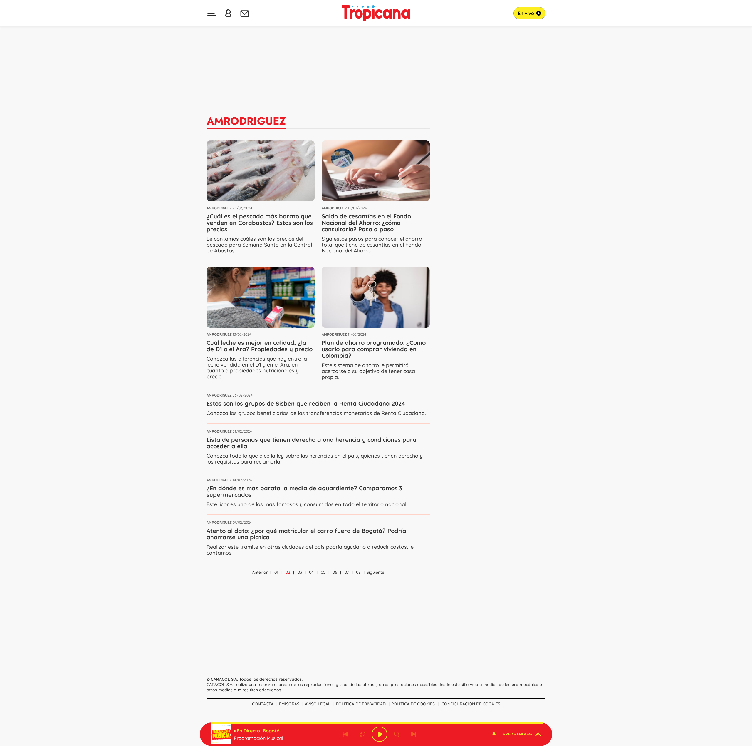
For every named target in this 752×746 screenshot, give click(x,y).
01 (276, 572)
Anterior (260, 572)
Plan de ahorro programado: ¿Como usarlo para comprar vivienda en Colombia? (374, 349)
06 (335, 572)
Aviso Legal (317, 704)
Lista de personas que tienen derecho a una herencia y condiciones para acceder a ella (312, 443)
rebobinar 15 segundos (362, 734)
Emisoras (289, 704)
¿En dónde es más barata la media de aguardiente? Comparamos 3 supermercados (304, 491)
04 (311, 572)
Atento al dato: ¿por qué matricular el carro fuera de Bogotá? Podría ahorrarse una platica (306, 534)
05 (323, 572)
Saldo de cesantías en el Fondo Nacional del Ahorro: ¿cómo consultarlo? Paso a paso (366, 223)
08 (358, 572)
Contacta (262, 704)
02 (288, 572)
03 (300, 572)
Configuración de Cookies (471, 704)
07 (347, 572)
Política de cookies (413, 704)
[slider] (377, 723)
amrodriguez (219, 208)
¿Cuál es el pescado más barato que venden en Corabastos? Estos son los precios (260, 223)
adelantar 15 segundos (396, 734)
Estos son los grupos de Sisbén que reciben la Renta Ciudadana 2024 (306, 403)
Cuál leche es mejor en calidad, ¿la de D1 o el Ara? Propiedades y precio (260, 346)
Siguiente (375, 572)
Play (379, 734)
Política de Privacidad (361, 704)
